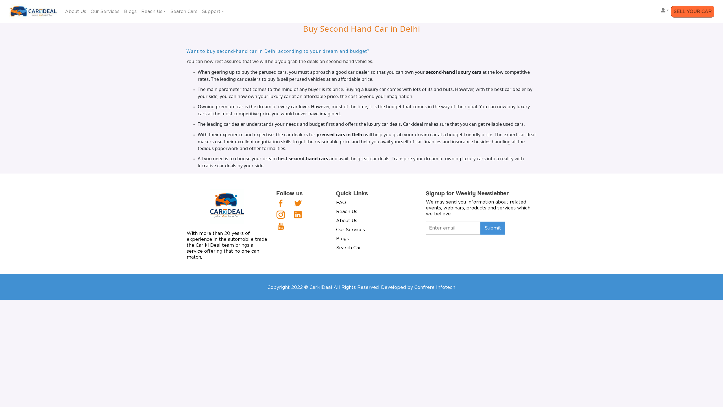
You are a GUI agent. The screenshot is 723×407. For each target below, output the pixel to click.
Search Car (348, 248)
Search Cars (183, 11)
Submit (493, 228)
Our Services (105, 11)
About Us (75, 11)
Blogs (130, 11)
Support (211, 11)
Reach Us (151, 11)
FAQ (341, 202)
